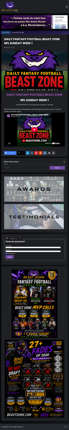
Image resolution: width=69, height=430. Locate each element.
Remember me (11, 253)
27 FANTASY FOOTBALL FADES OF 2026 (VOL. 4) (25, 32)
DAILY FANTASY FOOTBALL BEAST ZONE (34, 95)
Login (7, 238)
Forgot (20, 238)
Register (13, 238)
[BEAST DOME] (9, 6)
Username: (9, 246)
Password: (8, 249)
